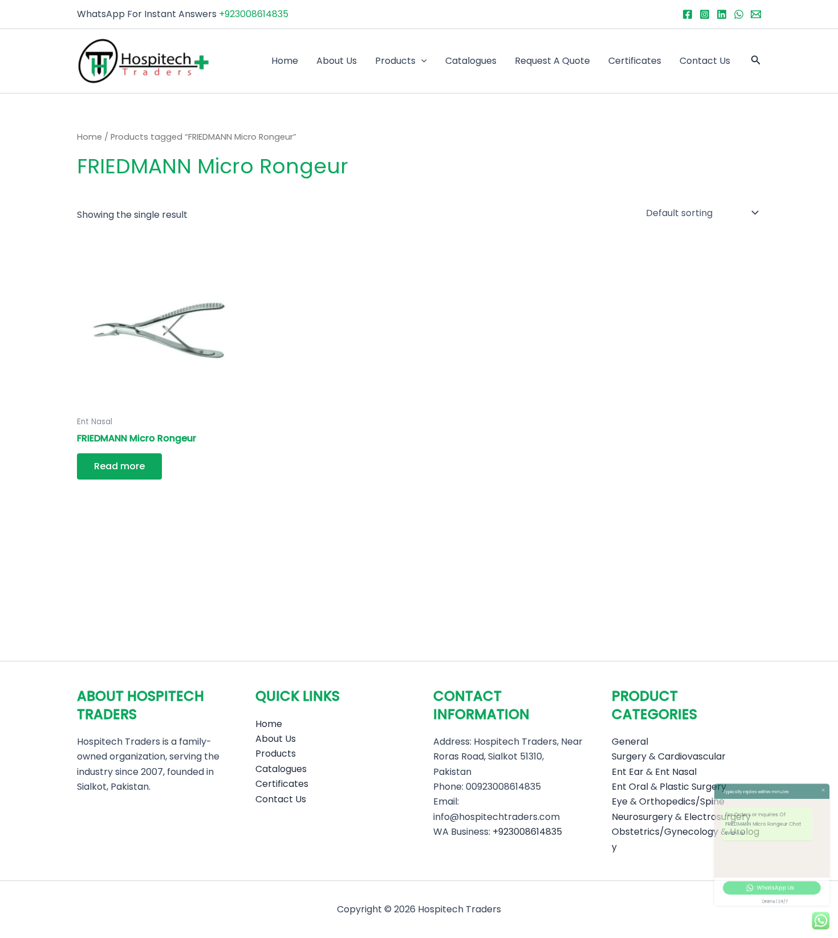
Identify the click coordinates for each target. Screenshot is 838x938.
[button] (421, 61)
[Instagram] (704, 14)
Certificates (634, 60)
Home (284, 60)
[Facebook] (687, 14)
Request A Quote (552, 60)
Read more (119, 466)
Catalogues (471, 60)
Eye (620, 801)
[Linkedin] (722, 14)
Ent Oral (630, 786)
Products (395, 60)
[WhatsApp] (739, 14)
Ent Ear (628, 771)
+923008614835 (253, 14)
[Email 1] (756, 14)
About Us (336, 60)
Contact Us (705, 60)
